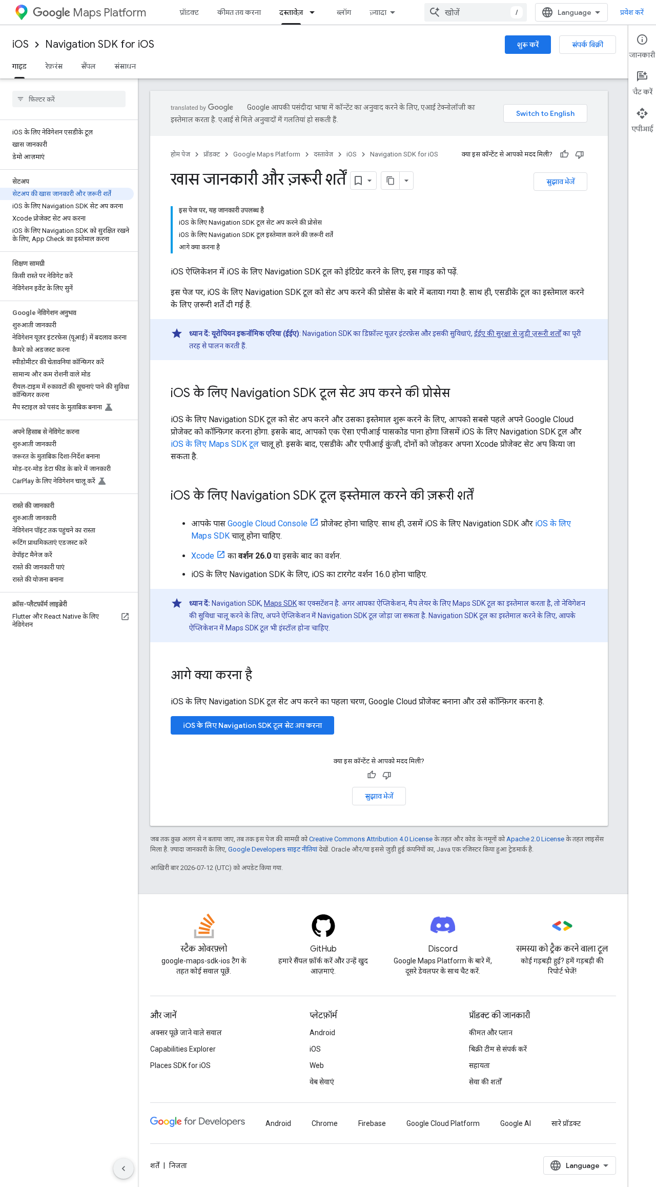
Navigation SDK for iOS (99, 44)
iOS (20, 44)
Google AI (515, 1123)
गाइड (19, 66)
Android (322, 1032)
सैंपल (88, 66)
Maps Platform (109, 12)
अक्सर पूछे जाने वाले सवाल (186, 1032)
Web (317, 1065)
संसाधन (125, 66)
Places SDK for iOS (180, 1065)
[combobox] (475, 12)
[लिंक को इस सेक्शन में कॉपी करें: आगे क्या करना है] (262, 676)
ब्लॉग (344, 12)
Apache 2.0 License (535, 839)
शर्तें (154, 1165)
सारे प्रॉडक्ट (566, 1123)
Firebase (372, 1123)
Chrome (325, 1123)
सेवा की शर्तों (485, 1082)
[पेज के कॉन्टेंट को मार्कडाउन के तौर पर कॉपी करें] (390, 180)
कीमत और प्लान (490, 1032)
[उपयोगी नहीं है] (579, 154)
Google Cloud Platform (443, 1123)
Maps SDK (280, 603)
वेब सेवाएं (322, 1082)
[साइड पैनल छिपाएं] (123, 1168)
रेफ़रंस (54, 66)
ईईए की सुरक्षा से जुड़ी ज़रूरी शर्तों (517, 333)
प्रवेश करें (632, 12)
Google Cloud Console (268, 523)
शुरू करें (528, 44)
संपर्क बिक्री (587, 44)
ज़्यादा (378, 12)
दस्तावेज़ (291, 12)
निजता (178, 1165)
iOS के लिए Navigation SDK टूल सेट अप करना (252, 725)
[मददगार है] (564, 154)
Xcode (202, 556)
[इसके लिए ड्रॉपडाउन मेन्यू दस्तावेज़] (315, 12)
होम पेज (180, 154)
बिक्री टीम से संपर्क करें (498, 1049)
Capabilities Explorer (183, 1049)
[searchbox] (69, 99)
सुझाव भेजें (560, 181)
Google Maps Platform (266, 154)
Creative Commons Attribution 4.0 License (371, 839)
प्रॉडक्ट (189, 12)
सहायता (479, 1065)
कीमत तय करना (239, 12)
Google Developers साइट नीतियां (272, 849)
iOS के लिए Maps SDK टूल (215, 444)
